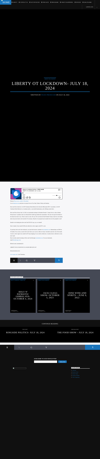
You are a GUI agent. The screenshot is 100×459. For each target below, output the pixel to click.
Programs (55, 2)
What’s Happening (67, 2)
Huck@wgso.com (17, 251)
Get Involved (35, 2)
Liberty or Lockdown (50, 84)
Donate (78, 2)
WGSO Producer (48, 100)
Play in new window (18, 212)
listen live (89, 7)
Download (26, 212)
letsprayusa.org (16, 214)
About (15, 2)
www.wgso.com (13, 265)
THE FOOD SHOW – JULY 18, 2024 (75, 343)
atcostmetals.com (46, 240)
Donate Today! (75, 384)
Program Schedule (75, 386)
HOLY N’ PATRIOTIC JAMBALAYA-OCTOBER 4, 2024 (23, 306)
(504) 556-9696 (87, 2)
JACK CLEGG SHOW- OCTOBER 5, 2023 (50, 306)
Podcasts (46, 2)
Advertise (74, 381)
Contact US (24, 2)
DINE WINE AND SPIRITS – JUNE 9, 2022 (77, 306)
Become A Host (75, 383)
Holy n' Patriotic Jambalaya (18, 291)
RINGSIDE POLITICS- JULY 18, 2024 (25, 343)
